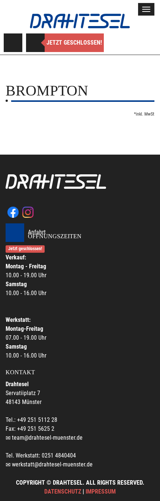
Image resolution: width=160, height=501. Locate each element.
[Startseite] (80, 21)
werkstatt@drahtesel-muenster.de (52, 464)
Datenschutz (62, 491)
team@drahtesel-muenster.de (47, 437)
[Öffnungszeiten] (35, 42)
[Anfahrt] (13, 42)
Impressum (101, 491)
